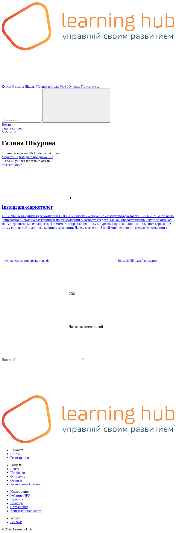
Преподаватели (48, 86)
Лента (14, 469)
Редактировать (12, 165)
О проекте (17, 476)
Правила (16, 499)
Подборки (17, 472)
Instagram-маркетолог (27, 207)
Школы (30, 86)
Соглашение (19, 507)
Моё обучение (70, 86)
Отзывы (18, 86)
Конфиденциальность (26, 511)
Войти (6, 124)
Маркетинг (10, 157)
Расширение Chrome (25, 484)
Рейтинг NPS (20, 495)
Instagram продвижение (36, 157)
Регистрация (19, 457)
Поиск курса (90, 86)
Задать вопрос (12, 128)
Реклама (16, 522)
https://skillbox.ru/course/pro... (137, 260)
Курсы (7, 86)
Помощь (16, 503)
